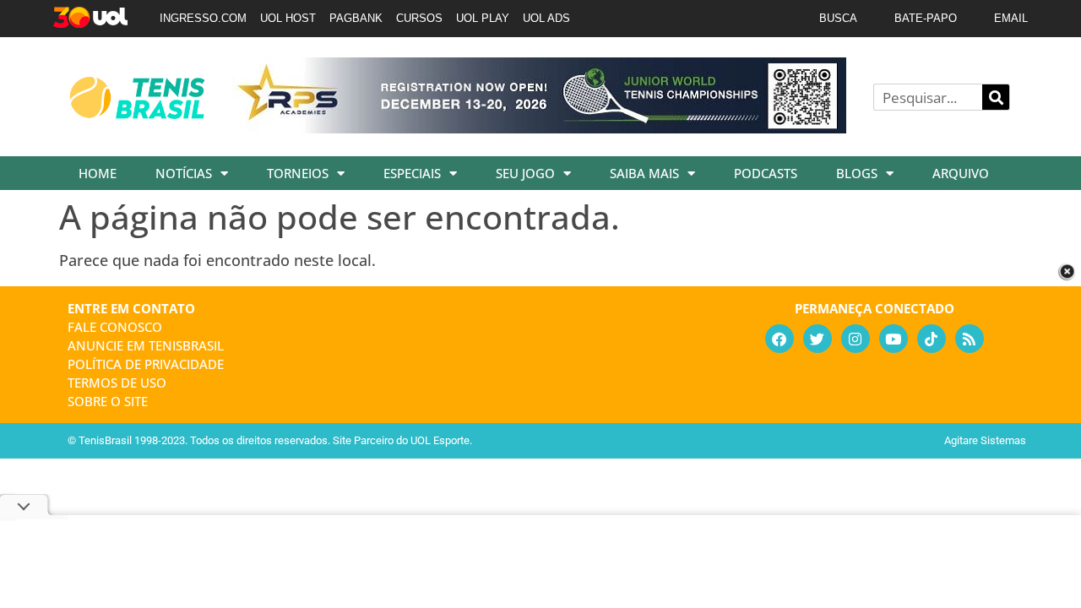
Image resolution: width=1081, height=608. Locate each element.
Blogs (856, 173)
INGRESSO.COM (203, 18)
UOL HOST (288, 18)
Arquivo (960, 173)
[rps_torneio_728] (538, 127)
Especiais (412, 173)
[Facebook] (779, 338)
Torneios (298, 173)
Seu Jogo (525, 173)
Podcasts (765, 173)
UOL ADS (546, 18)
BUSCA (838, 18)
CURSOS (419, 18)
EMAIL (1011, 18)
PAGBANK (356, 18)
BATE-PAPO (925, 18)
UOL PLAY (482, 18)
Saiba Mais (644, 173)
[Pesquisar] (995, 97)
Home (98, 173)
